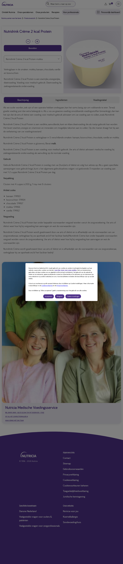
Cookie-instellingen (73, 296)
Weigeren (60, 296)
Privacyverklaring (62, 285)
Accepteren (48, 296)
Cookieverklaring (47, 285)
